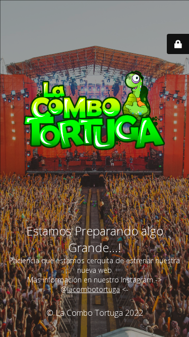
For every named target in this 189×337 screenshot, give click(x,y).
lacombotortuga (93, 289)
